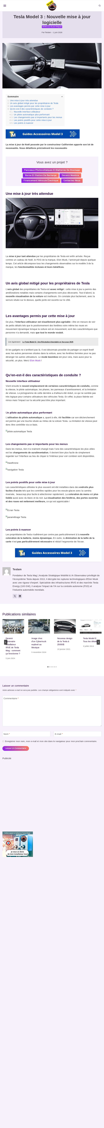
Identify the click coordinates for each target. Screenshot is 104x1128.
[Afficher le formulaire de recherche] (100, 6)
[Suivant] (98, 642)
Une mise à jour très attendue (24, 100)
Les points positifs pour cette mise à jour (33, 120)
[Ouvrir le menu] (4, 6)
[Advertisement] (17, 790)
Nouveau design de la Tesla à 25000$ (64, 641)
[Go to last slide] (5, 642)
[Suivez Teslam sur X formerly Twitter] (15, 596)
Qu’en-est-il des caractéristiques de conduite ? (32, 109)
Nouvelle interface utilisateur (27, 112)
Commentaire (11, 698)
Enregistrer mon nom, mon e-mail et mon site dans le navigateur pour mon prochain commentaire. (51, 741)
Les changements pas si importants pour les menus (38, 117)
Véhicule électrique (52, 27)
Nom (7, 734)
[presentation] (13, 626)
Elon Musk (35, 360)
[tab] (47, 666)
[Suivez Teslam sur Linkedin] (20, 596)
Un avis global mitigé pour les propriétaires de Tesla (34, 103)
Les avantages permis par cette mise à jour (30, 106)
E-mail (59, 734)
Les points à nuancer (23, 123)
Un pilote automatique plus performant (32, 114)
